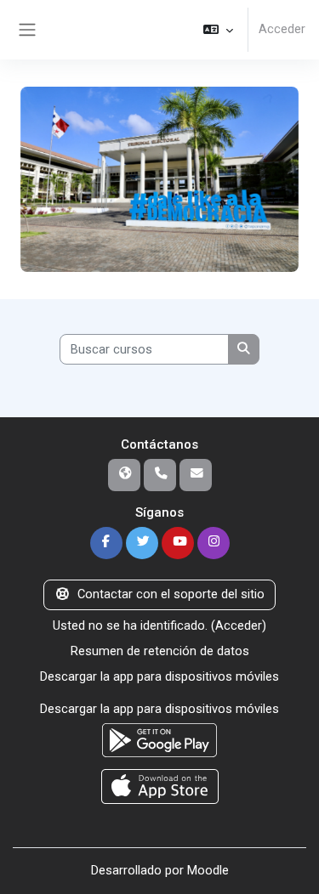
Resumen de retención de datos (160, 651)
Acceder (282, 29)
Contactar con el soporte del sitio (171, 594)
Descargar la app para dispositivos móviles (159, 676)
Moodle (208, 870)
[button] (218, 29)
